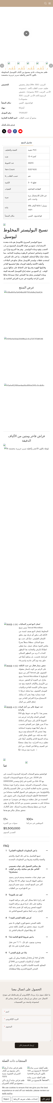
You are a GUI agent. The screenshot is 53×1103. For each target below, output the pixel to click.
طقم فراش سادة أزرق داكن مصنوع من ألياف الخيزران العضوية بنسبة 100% (13, 1082)
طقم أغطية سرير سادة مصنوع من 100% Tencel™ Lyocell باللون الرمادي (38, 1079)
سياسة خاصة (7, 1093)
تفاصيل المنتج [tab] (26, 142)
